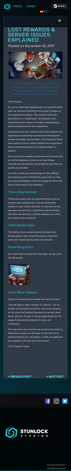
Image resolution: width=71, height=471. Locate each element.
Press (17, 6)
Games (31, 6)
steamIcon (59, 7)
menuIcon (7, 6)
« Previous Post (19, 376)
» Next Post (54, 376)
